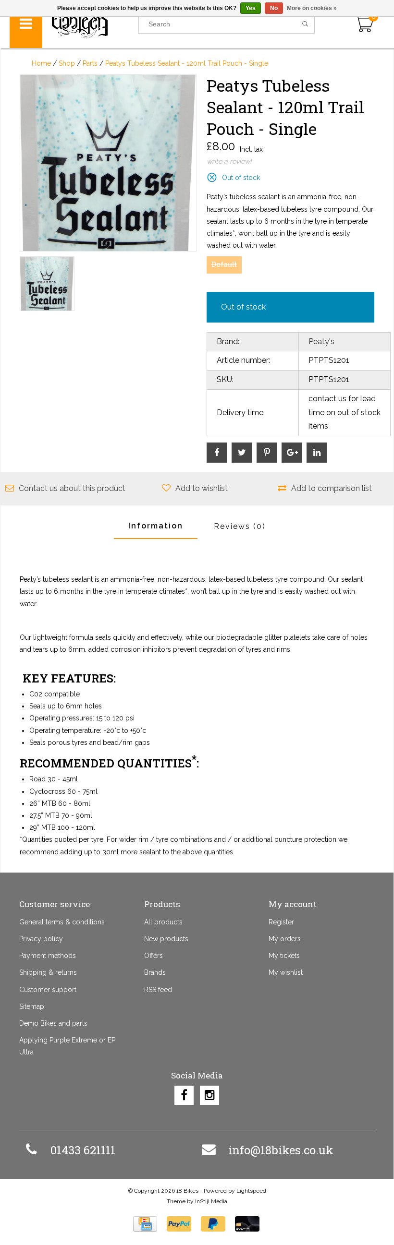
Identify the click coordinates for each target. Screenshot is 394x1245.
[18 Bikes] (90, 24)
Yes (251, 8)
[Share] (217, 453)
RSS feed (158, 990)
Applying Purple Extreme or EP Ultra (67, 1046)
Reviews (240, 526)
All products (163, 922)
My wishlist (286, 972)
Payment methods (47, 955)
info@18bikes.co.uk (280, 1150)
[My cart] (364, 24)
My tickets (284, 955)
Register (281, 922)
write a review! (229, 161)
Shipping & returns (48, 972)
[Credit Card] (145, 1224)
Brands (155, 972)
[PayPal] (179, 1224)
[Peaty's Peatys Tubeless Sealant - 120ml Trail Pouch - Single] (108, 163)
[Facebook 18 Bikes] (184, 1095)
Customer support (47, 990)
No (274, 8)
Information (155, 525)
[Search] (305, 24)
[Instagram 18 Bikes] (209, 1095)
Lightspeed (251, 1190)
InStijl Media (211, 1201)
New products (166, 939)
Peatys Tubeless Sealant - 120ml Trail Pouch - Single (186, 63)
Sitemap (31, 1006)
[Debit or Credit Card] (247, 1224)
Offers (153, 955)
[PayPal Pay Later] (213, 1224)
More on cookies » (312, 8)
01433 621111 (82, 1150)
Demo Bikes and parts (53, 1023)
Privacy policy (41, 939)
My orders (285, 939)
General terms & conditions (62, 922)
